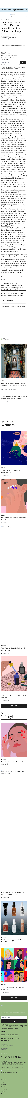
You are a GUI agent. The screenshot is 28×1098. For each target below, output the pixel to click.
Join (23, 62)
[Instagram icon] (6, 1057)
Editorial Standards (21, 306)
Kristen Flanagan (20, 388)
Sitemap (3, 1049)
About (3, 1031)
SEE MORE (14, 705)
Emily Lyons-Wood (12, 389)
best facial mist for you (11, 266)
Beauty (3, 467)
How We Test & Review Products (10, 1039)
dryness (15, 108)
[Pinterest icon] (9, 1057)
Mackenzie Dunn (6, 36)
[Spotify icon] (19, 1057)
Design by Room (4, 1079)
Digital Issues (4, 1093)
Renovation (3, 1084)
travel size (18, 249)
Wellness (9, 19)
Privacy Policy (5, 1047)
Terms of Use (4, 1048)
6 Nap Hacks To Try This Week (16, 290)
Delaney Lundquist (8, 388)
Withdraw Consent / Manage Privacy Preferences (12, 1071)
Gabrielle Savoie (19, 401)
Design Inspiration (5, 1082)
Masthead (4, 1044)
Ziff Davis (11, 1067)
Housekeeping (4, 1089)
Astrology (4, 984)
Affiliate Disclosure (7, 1045)
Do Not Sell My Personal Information (9, 1072)
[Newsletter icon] (2, 1057)
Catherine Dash (6, 944)
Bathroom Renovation (6, 380)
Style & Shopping (5, 1086)
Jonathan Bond (11, 401)
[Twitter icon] (16, 1057)
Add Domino (5, 39)
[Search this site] (26, 15)
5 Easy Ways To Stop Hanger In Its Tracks (12, 288)
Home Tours (4, 393)
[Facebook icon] (13, 1057)
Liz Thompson (6, 992)
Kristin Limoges (6, 475)
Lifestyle (4, 19)
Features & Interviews (6, 889)
